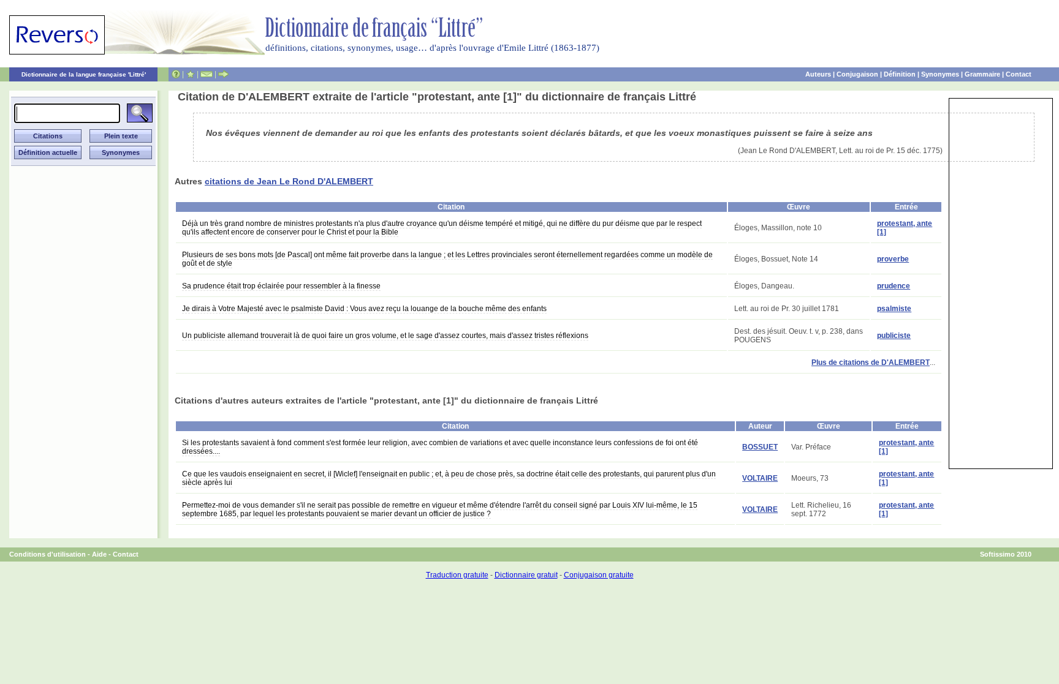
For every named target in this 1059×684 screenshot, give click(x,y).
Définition (900, 74)
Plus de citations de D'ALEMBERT (870, 362)
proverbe (893, 259)
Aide (99, 554)
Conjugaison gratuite (599, 575)
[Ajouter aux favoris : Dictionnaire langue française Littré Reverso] (190, 74)
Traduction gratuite (457, 575)
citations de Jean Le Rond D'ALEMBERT (289, 181)
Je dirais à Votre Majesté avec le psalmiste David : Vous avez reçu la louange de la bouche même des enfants (364, 308)
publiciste (894, 335)
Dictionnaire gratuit (526, 575)
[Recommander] (223, 74)
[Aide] (176, 74)
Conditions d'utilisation (47, 554)
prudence (893, 286)
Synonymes (940, 74)
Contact (1018, 74)
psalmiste (894, 308)
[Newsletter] (206, 74)
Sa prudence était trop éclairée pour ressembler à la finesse (281, 286)
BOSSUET (760, 447)
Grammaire (982, 74)
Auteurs (818, 74)
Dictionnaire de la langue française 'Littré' (83, 74)
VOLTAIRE (760, 478)
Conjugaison (857, 74)
